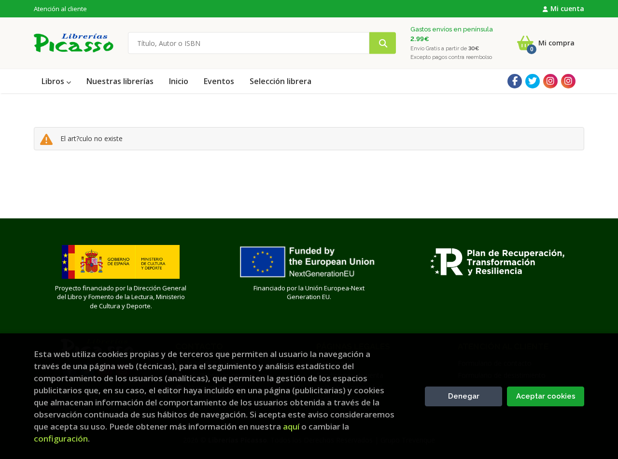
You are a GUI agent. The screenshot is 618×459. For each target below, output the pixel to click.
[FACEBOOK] (514, 81)
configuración (61, 438)
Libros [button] (54, 81)
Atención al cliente (60, 8)
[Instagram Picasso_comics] (568, 81)
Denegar (463, 396)
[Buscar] (382, 43)
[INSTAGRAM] (550, 81)
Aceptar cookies (546, 396)
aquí (291, 426)
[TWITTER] (532, 81)
